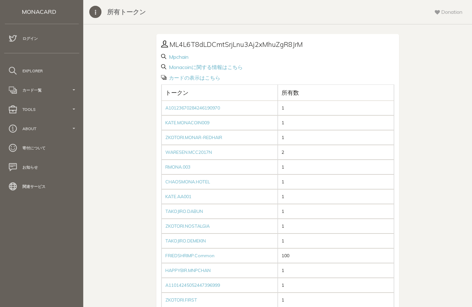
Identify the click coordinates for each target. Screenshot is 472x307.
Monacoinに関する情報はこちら (205, 67)
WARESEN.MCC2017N (188, 152)
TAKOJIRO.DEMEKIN (185, 241)
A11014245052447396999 (192, 285)
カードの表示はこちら (194, 78)
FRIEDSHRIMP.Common (189, 256)
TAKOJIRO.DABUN (184, 211)
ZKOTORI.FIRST (181, 300)
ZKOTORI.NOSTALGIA (187, 226)
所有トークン (126, 12)
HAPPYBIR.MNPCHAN (188, 270)
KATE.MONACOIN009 (187, 123)
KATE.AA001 (178, 196)
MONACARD (39, 11)
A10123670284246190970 (192, 108)
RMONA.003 (177, 167)
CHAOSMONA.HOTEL (187, 182)
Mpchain (178, 57)
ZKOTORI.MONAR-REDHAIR (193, 137)
